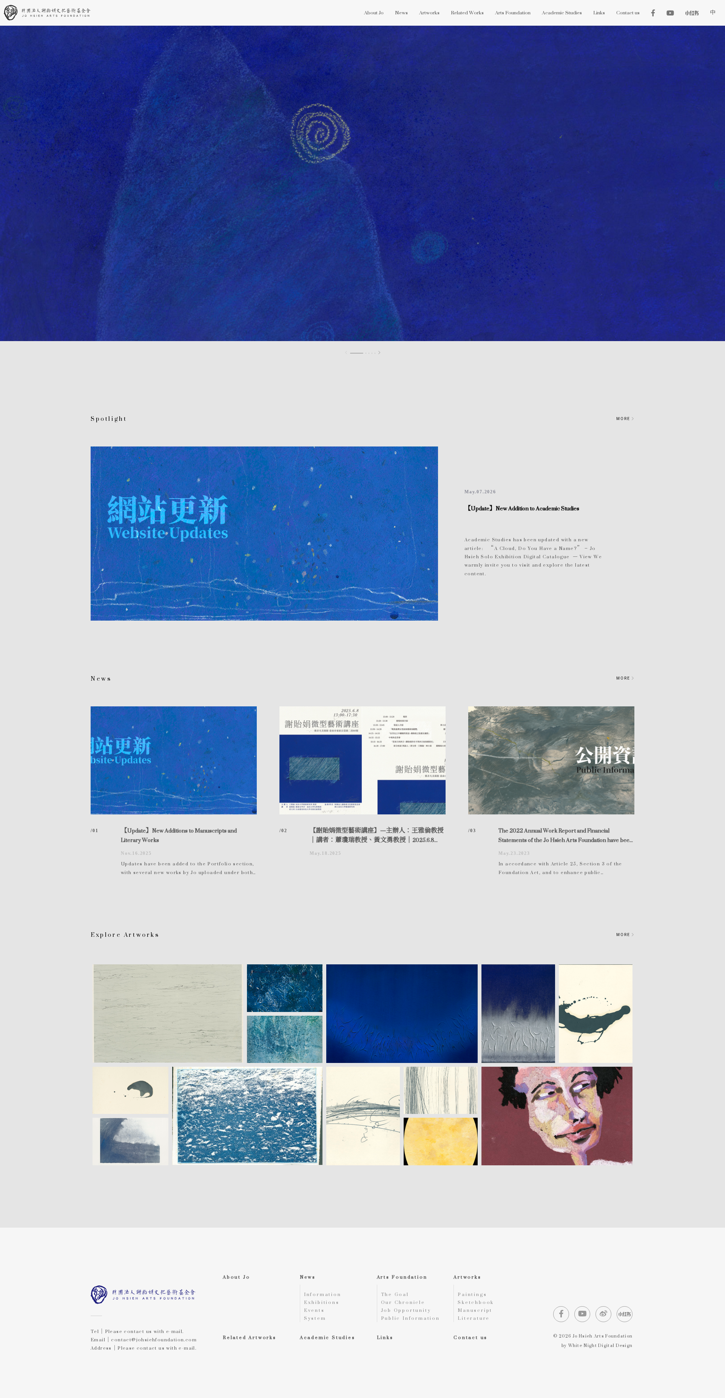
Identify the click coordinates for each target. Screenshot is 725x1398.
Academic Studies (327, 1337)
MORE (624, 419)
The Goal (395, 1294)
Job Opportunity (406, 1310)
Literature (474, 1318)
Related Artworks (249, 1337)
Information (322, 1294)
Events (314, 1310)
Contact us (470, 1337)
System (315, 1318)
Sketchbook (476, 1302)
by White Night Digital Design (597, 1346)
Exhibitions (321, 1302)
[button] (379, 353)
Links (385, 1337)
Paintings (472, 1294)
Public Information (410, 1318)
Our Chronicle (403, 1302)
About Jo (236, 1277)
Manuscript (475, 1310)
